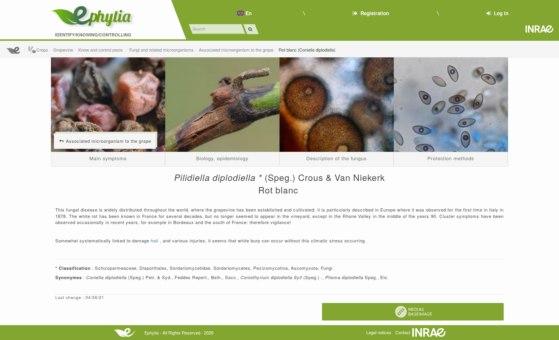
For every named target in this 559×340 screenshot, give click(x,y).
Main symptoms (108, 158)
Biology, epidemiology (222, 158)
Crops (42, 50)
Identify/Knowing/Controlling (93, 35)
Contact (402, 332)
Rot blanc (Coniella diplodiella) (307, 50)
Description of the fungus (336, 158)
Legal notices (378, 332)
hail (155, 240)
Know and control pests (101, 50)
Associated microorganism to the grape (236, 50)
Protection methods (450, 158)
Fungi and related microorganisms (161, 50)
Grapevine (63, 50)
